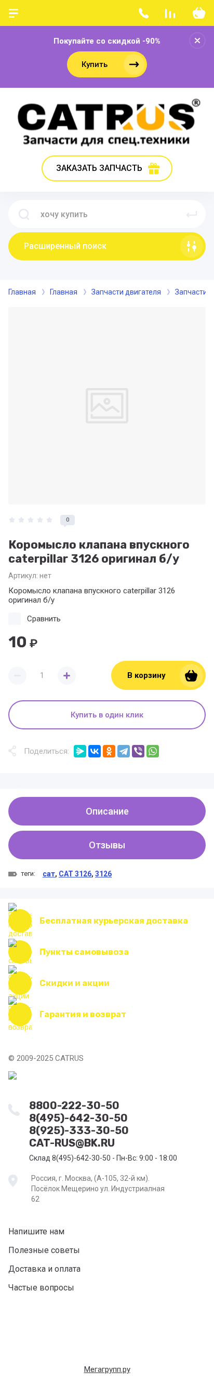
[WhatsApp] (152, 751)
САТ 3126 (75, 874)
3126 (103, 874)
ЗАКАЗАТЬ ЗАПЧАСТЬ (99, 168)
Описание (107, 811)
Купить (95, 64)
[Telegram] (123, 751)
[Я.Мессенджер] (80, 751)
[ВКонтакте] (94, 751)
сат (49, 874)
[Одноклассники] (109, 751)
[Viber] (138, 751)
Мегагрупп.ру (107, 1369)
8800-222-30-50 (74, 1105)
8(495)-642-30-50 (78, 1118)
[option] (107, 405)
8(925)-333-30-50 (79, 1130)
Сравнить (44, 618)
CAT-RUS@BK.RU (72, 1143)
